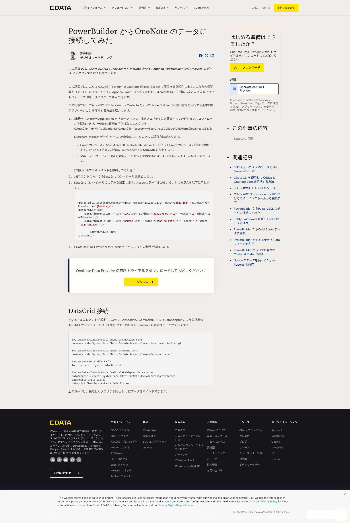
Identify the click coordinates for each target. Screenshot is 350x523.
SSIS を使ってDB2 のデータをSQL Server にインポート (256, 169)
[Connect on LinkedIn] (212, 55)
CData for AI (201, 7)
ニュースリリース (217, 436)
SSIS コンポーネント (154, 441)
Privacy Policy (268, 501)
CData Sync (150, 430)
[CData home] (63, 8)
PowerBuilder (160, 105)
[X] (59, 459)
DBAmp (147, 447)
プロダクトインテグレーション (189, 437)
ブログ (243, 441)
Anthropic (277, 430)
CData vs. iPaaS (184, 460)
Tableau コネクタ (121, 476)
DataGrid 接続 (243, 139)
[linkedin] (52, 459)
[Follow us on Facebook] (201, 55)
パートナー (181, 454)
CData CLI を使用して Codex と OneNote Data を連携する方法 (254, 180)
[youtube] (65, 459)
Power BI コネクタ (121, 470)
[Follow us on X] (206, 55)
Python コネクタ (120, 447)
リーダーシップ (216, 453)
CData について (216, 430)
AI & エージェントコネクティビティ (189, 447)
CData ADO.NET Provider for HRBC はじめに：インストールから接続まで (257, 198)
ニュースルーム (216, 441)
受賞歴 (211, 447)
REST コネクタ (119, 459)
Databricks (278, 436)
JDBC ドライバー (121, 436)
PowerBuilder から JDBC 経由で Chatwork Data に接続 (255, 252)
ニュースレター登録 (250, 453)
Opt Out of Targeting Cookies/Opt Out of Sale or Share (261, 512)
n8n (273, 453)
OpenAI (275, 459)
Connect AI (149, 436)
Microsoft (277, 447)
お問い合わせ (285, 7)
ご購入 (255, 7)
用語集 (243, 459)
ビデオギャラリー (249, 464)
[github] (72, 459)
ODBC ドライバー (121, 430)
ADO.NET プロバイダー (124, 441)
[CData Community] (78, 459)
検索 (264, 7)
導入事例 (244, 436)
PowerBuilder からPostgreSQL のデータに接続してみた (257, 211)
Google (275, 441)
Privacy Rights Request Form (175, 505)
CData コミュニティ (251, 430)
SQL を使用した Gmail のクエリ (254, 188)
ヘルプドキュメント (96, 170)
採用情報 (212, 464)
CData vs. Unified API (187, 466)
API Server (117, 453)
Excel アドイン (119, 464)
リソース (244, 447)
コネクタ (180, 430)
